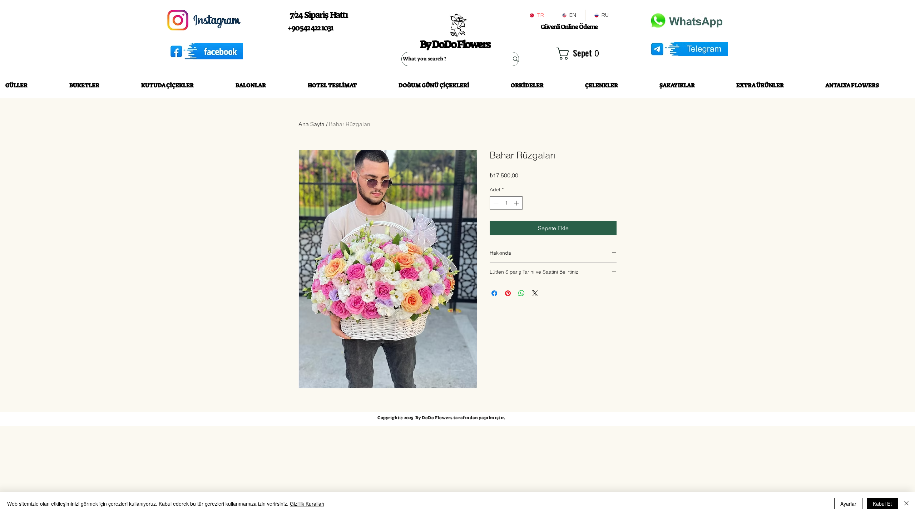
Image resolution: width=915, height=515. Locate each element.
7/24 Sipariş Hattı (318, 15)
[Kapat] (906, 503)
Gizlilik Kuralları (307, 503)
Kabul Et (882, 503)
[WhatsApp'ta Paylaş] (521, 293)
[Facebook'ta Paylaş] (494, 293)
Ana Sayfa (311, 124)
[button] (579, 54)
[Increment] (517, 203)
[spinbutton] (506, 203)
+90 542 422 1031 (310, 28)
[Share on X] (535, 293)
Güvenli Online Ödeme (569, 27)
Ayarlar (848, 503)
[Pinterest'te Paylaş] (508, 293)
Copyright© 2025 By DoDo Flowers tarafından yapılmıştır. (441, 418)
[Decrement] (495, 203)
